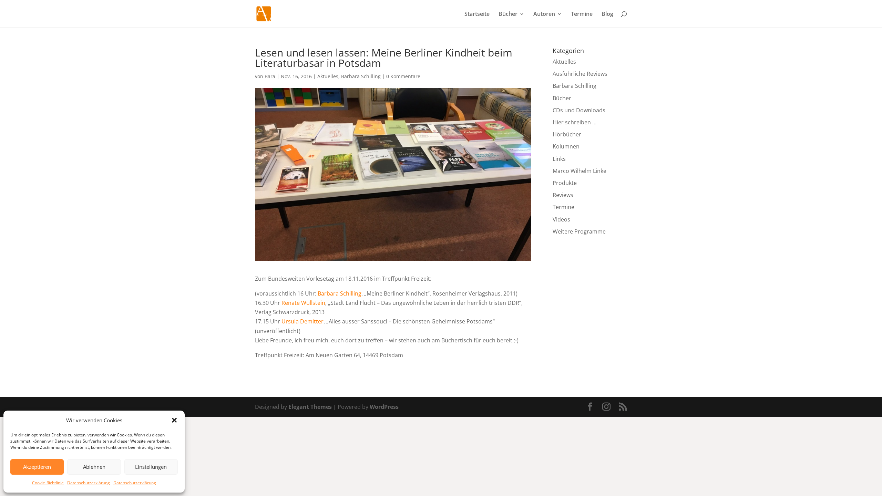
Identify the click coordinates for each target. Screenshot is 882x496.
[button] (174, 420)
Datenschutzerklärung (88, 483)
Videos (561, 219)
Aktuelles (327, 76)
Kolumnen (566, 146)
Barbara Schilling (361, 76)
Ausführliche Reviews (580, 74)
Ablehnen (94, 466)
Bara (270, 76)
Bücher (508, 14)
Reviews (563, 195)
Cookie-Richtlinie (48, 483)
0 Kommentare (403, 76)
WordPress (384, 407)
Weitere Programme (579, 231)
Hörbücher (567, 134)
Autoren (544, 14)
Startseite (477, 14)
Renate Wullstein (303, 303)
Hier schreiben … (574, 122)
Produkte (565, 183)
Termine (582, 14)
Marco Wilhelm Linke (579, 171)
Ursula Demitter (302, 321)
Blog (607, 14)
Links (559, 159)
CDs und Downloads (579, 110)
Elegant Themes (310, 407)
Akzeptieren (37, 466)
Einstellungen (151, 466)
